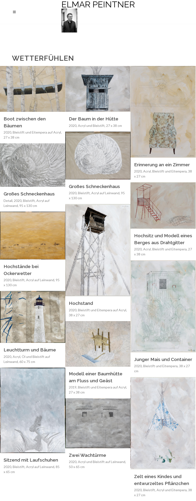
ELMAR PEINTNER (98, 4)
